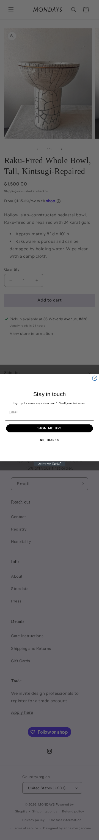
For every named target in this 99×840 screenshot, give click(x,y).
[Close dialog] (94, 378)
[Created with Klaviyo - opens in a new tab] (49, 463)
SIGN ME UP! (49, 428)
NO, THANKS (49, 440)
